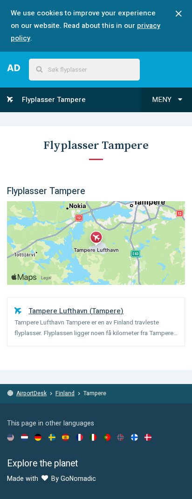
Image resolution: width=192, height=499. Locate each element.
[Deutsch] (37, 437)
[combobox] (84, 70)
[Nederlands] (24, 437)
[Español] (65, 437)
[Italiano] (92, 437)
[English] (10, 437)
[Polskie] (106, 437)
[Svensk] (51, 437)
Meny (162, 99)
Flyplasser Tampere (53, 99)
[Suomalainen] (134, 437)
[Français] (79, 437)
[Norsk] (120, 437)
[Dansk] (147, 437)
